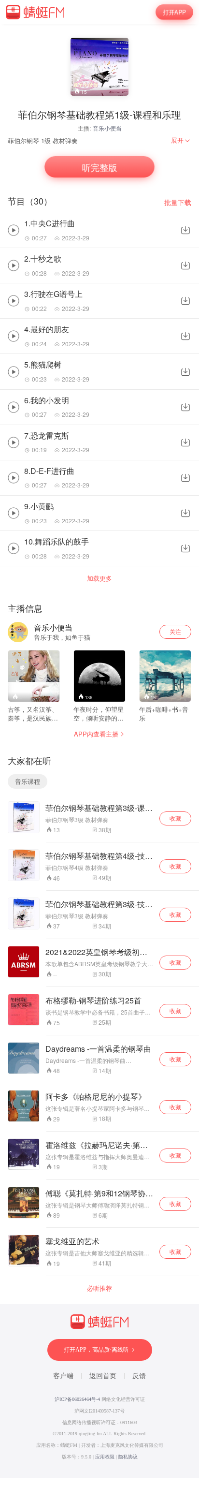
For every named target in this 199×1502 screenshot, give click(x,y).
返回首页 (102, 1376)
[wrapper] (99, 751)
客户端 (63, 1376)
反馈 (139, 1376)
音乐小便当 (107, 128)
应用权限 (104, 1456)
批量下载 (177, 202)
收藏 (175, 818)
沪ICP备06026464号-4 (77, 1399)
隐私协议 (128, 1456)
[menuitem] (181, 140)
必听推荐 (99, 1288)
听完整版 (99, 167)
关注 (175, 631)
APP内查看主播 (96, 733)
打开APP (174, 12)
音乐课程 (27, 781)
